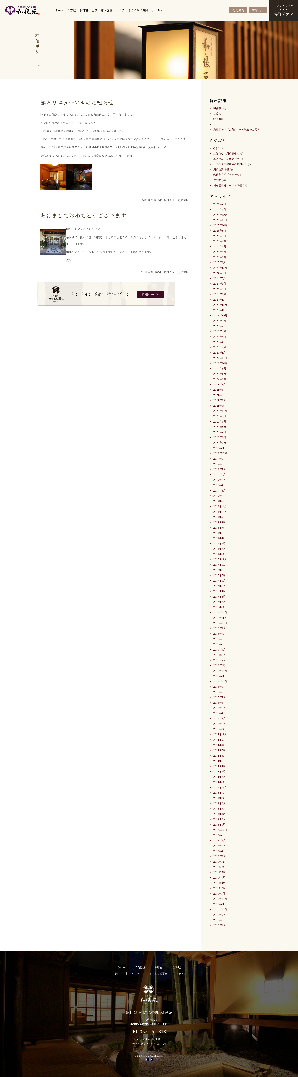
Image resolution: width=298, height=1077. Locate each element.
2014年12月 (220, 734)
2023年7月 (219, 326)
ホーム (59, 10)
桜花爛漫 (218, 119)
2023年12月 (220, 304)
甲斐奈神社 (219, 108)
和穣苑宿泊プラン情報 (226, 174)
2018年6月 (219, 533)
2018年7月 (219, 527)
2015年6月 (219, 702)
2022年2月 (219, 379)
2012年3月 (219, 856)
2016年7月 (219, 633)
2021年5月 (219, 395)
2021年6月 (219, 389)
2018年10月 (220, 511)
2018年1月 (219, 554)
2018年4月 (219, 538)
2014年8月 (219, 745)
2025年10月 (220, 225)
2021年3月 (219, 400)
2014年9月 (219, 739)
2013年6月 (219, 803)
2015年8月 (219, 692)
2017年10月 (220, 570)
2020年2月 (219, 442)
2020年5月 (219, 427)
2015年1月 (219, 729)
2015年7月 (219, 697)
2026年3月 (219, 209)
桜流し (217, 113)
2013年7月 (219, 798)
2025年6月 (219, 241)
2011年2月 (219, 888)
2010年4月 (219, 925)
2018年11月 (220, 506)
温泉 (94, 10)
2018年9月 (219, 517)
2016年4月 (219, 649)
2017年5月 (219, 586)
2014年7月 (219, 750)
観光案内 (238, 10)
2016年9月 (219, 628)
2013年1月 (219, 824)
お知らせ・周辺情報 (225, 153)
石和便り (258, 10)
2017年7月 (219, 575)
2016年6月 (219, 639)
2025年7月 (219, 236)
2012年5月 (219, 845)
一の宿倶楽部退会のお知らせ (230, 164)
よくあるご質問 (138, 10)
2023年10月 (220, 315)
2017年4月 (219, 591)
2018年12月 (220, 501)
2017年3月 (219, 596)
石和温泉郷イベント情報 (227, 185)
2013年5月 (219, 808)
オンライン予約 (283, 10)
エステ (120, 10)
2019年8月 (219, 464)
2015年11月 (220, 676)
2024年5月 (219, 289)
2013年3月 (219, 814)
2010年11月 (220, 904)
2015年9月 (219, 686)
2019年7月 (219, 469)
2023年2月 (219, 347)
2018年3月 (219, 543)
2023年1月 (219, 352)
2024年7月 (219, 278)
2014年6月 (219, 755)
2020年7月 (219, 416)
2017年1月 (219, 607)
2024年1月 (219, 299)
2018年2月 (219, 548)
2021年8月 (219, 384)
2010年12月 (220, 898)
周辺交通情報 (221, 169)
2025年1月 (219, 262)
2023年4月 (219, 342)
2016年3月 (219, 655)
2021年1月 (219, 405)
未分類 (217, 180)
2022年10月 (220, 363)
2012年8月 (219, 835)
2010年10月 (220, 909)
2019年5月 (219, 480)
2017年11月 (220, 564)
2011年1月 (219, 893)
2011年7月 (219, 867)
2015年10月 (220, 681)
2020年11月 (220, 411)
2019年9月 (219, 458)
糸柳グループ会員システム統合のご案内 (236, 129)
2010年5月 (219, 920)
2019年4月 (219, 485)
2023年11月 (220, 310)
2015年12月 (220, 670)
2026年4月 (219, 204)
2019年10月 (220, 453)
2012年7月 (219, 840)
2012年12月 (220, 830)
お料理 (84, 10)
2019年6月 (219, 474)
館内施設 (106, 10)
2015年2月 (219, 724)
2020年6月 (219, 421)
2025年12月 (220, 214)
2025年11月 (220, 220)
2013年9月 (219, 792)
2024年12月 (220, 267)
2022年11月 (220, 358)
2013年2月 (219, 819)
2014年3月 (219, 771)
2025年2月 (219, 257)
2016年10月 (220, 623)
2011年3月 (219, 883)
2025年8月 (219, 230)
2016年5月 (219, 644)
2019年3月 (219, 490)
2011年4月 (219, 877)
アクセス (157, 10)
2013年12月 (220, 787)
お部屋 (71, 10)
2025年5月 (219, 246)
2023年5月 (219, 336)
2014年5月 (219, 761)
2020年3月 (219, 437)
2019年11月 (220, 448)
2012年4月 (219, 851)
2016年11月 (220, 617)
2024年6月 (219, 283)
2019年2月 (219, 495)
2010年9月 (219, 914)
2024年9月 (219, 273)
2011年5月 (219, 872)
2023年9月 (219, 320)
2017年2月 (219, 601)
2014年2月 (219, 776)
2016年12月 (220, 612)
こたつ (217, 124)
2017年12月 (220, 559)
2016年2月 (219, 660)
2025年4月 (219, 252)
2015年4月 (219, 713)
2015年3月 (219, 718)
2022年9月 (219, 368)
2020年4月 (219, 432)
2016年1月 (219, 665)
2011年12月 (220, 861)
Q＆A (216, 148)
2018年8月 (219, 522)
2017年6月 (219, 580)
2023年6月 (219, 331)
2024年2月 (219, 294)
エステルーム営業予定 (226, 159)
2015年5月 (219, 707)
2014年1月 (219, 782)
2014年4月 (219, 766)
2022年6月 (219, 373)
